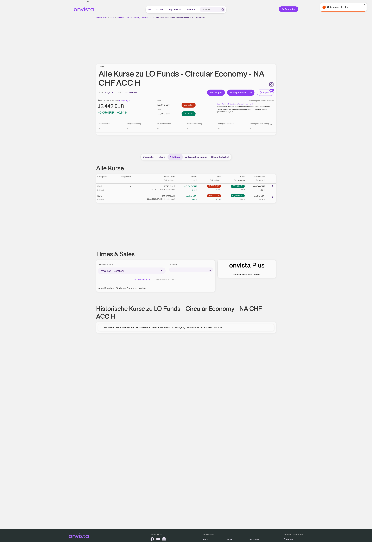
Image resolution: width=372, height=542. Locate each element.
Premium (191, 9)
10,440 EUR (214, 195)
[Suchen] (222, 9)
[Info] (271, 123)
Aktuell (160, 9)
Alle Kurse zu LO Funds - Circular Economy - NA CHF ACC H (180, 18)
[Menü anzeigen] (149, 9)
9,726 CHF (214, 186)
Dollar (229, 539)
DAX (205, 539)
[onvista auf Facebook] (152, 539)
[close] (368, 4)
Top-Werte (253, 539)
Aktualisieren (141, 279)
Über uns (288, 539)
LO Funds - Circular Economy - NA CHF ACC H (135, 18)
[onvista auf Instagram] (164, 539)
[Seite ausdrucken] (271, 84)
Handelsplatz (106, 264)
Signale (267, 92)
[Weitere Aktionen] (273, 187)
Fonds (111, 18)
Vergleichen (239, 92)
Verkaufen (188, 105)
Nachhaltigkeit (221, 156)
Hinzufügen (216, 92)
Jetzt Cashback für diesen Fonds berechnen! (235, 104)
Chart (162, 156)
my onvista (175, 9)
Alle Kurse (175, 156)
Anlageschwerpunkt (196, 156)
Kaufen (188, 113)
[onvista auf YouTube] (158, 539)
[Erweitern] (251, 93)
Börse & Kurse (101, 18)
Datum (173, 264)
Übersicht (148, 156)
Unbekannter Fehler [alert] (340, 7)
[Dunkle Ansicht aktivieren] (88, 1)
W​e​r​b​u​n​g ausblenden (211, 39)
